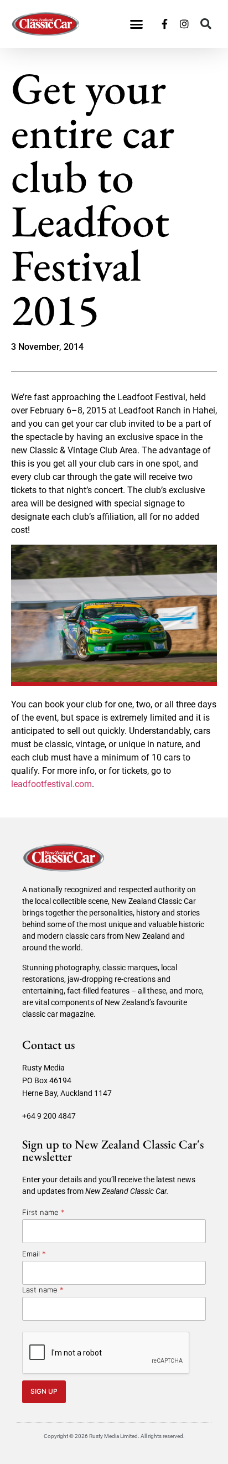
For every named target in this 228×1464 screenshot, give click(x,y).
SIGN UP (44, 1391)
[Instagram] (184, 24)
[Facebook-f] (164, 24)
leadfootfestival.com (51, 784)
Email (34, 1253)
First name (43, 1212)
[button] (136, 24)
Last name (43, 1289)
